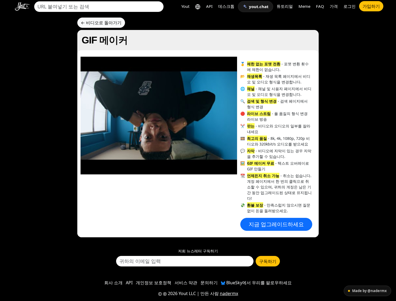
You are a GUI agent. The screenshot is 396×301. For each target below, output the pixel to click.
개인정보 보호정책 (153, 283)
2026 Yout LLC (181, 293)
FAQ (320, 6)
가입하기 (371, 6)
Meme (304, 6)
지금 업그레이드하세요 (276, 224)
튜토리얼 (285, 6)
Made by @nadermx (369, 290)
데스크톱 (226, 6)
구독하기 (267, 261)
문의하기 (209, 283)
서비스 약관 (186, 283)
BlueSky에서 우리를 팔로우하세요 (258, 283)
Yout (185, 6)
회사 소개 (113, 283)
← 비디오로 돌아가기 (101, 23)
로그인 (349, 6)
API (209, 6)
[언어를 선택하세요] (198, 6)
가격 (334, 6)
